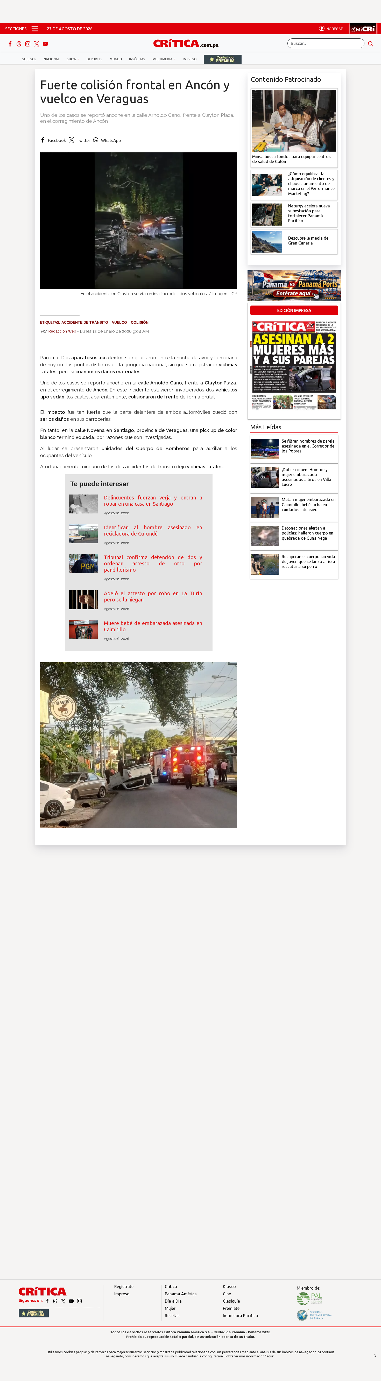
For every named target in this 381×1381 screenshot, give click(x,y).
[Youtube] (45, 43)
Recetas (172, 1315)
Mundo (116, 59)
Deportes (94, 59)
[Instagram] (28, 43)
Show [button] (72, 59)
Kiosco (229, 1286)
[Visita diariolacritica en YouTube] (71, 1300)
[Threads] (19, 43)
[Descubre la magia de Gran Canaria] (267, 241)
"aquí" (269, 1356)
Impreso (189, 59)
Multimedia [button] (162, 59)
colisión (140, 322)
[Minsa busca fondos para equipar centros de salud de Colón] (294, 120)
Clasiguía (231, 1301)
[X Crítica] (37, 43)
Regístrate (123, 1286)
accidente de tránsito (84, 322)
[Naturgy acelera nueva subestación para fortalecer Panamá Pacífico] (267, 214)
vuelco (119, 322)
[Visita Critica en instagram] (79, 1300)
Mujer (170, 1308)
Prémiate (231, 1308)
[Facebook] (10, 43)
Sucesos (29, 59)
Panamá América (181, 1293)
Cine (227, 1293)
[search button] (370, 43)
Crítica (171, 1286)
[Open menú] (35, 29)
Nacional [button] (52, 59)
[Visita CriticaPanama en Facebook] (47, 1300)
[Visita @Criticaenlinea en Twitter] (55, 1300)
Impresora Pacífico (240, 1315)
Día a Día (173, 1301)
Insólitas (137, 59)
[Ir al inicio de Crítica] (188, 42)
